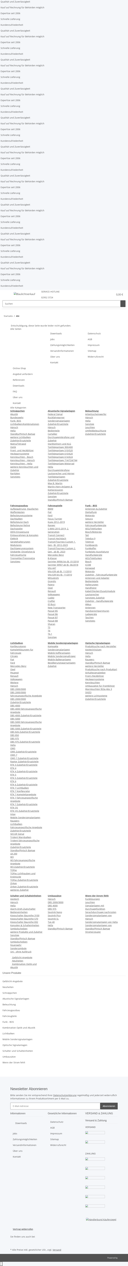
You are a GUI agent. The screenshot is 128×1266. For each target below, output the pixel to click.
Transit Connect (56, 535)
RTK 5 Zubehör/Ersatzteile (23, 777)
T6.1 (50, 633)
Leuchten (90, 427)
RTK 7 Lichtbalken (19, 787)
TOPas (13, 870)
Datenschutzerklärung (64, 1095)
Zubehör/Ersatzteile (20, 440)
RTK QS (14, 807)
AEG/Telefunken (93, 528)
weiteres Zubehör (19, 889)
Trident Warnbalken (20, 837)
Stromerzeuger (93, 931)
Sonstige (52, 496)
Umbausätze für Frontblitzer (100, 685)
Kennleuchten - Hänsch (22, 460)
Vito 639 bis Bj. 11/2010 (60, 574)
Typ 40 (51, 922)
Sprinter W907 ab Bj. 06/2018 (63, 564)
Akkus (88, 604)
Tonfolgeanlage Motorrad (61, 463)
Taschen (89, 617)
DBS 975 (14, 738)
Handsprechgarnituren (97, 610)
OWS (12, 748)
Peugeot (14, 672)
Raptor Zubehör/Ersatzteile (24, 761)
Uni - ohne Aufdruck (20, 951)
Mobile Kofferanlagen (59, 652)
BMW (50, 508)
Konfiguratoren (18, 646)
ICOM (88, 564)
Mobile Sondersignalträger (62, 656)
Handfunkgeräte (93, 554)
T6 (49, 630)
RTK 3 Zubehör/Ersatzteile (23, 764)
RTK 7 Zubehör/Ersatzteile (23, 804)
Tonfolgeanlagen (56, 476)
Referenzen (19, 379)
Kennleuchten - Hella (21, 463)
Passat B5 (53, 610)
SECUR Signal (17, 833)
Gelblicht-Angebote (22, 957)
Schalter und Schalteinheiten (17, 1050)
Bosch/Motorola (93, 531)
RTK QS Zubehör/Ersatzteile (24, 810)
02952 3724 (47, 297)
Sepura (89, 518)
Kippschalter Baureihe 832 (24, 922)
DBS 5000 (15, 718)
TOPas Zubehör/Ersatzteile (24, 880)
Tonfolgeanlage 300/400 (60, 447)
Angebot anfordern (23, 374)
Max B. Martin (55, 483)
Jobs (52, 339)
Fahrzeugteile (9, 1016)
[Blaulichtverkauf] (24, 294)
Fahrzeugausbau (11, 1010)
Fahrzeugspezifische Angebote (26, 827)
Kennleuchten (92, 682)
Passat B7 (53, 617)
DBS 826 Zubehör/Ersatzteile (25, 731)
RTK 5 (13, 774)
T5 (49, 627)
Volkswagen (54, 594)
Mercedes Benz (56, 554)
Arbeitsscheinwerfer (95, 414)
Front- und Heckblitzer (22, 450)
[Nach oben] (1, 1264)
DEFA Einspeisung (19, 531)
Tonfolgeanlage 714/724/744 (62, 460)
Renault (52, 591)
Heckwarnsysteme (19, 453)
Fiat (50, 512)
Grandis (52, 581)
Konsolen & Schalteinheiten (24, 925)
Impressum (94, 345)
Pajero (51, 584)
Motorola (90, 515)
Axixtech (14, 899)
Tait (87, 535)
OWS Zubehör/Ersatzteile (23, 751)
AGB (90, 339)
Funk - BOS (8, 1021)
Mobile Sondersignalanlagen (25, 817)
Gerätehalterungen (20, 541)
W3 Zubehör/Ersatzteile (22, 866)
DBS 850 (14, 735)
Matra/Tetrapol (18, 443)
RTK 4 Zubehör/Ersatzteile (23, 771)
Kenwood (90, 568)
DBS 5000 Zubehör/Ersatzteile (25, 728)
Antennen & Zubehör (96, 508)
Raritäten (15, 473)
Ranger (51, 525)
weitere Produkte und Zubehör (26, 931)
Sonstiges (15, 476)
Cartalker (52, 433)
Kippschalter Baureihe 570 (24, 918)
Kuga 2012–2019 (56, 522)
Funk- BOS (15, 420)
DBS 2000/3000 (18, 689)
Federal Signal (55, 414)
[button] (105, 294)
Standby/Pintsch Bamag (22, 433)
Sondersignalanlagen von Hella (101, 922)
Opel (50, 587)
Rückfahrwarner (56, 417)
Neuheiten (17, 960)
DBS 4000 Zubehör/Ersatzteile (25, 715)
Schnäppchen (9, 992)
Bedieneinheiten (19, 912)
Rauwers (14, 820)
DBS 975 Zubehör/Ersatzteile (25, 741)
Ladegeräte (91, 614)
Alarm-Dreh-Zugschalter (23, 908)
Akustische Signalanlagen (15, 998)
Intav (12, 814)
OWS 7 (13, 754)
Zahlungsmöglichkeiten (62, 345)
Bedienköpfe (91, 581)
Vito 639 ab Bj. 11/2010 (59, 571)
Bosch (88, 561)
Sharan (51, 624)
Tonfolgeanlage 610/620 (60, 453)
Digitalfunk (91, 512)
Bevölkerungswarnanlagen (62, 662)
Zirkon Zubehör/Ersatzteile (24, 886)
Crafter (51, 601)
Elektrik (14, 538)
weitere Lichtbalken (20, 437)
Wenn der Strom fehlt (13, 1062)
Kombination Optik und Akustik (18, 1027)
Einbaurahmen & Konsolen (24, 535)
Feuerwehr (16, 945)
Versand (57, 1249)
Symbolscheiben (18, 928)
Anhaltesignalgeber (95, 672)
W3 (12, 856)
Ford (50, 515)
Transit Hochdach (57, 538)
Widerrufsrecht (96, 356)
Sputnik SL (53, 918)
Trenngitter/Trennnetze (22, 558)
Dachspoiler (16, 528)
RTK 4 (13, 768)
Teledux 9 (90, 538)
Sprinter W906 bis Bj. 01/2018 (63, 561)
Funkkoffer (90, 548)
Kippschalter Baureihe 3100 (24, 915)
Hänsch (14, 427)
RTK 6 (13, 781)
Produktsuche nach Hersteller (100, 646)
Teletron (89, 541)
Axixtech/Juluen (93, 649)
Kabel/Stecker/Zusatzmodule (100, 591)
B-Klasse (52, 558)
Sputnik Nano (55, 912)
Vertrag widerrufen (23, 1229)
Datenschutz (94, 333)
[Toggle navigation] (6, 294)
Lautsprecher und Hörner (61, 473)
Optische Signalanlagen (14, 1045)
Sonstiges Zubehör (95, 597)
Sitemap (92, 350)
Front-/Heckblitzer (94, 675)
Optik (13, 447)
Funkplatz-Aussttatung (97, 551)
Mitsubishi (53, 577)
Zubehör (52, 666)
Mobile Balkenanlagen (59, 659)
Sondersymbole (18, 948)
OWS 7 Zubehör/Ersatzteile (24, 758)
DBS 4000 (15, 705)
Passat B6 (53, 614)
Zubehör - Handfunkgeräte (99, 601)
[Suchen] (123, 303)
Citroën (14, 656)
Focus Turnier (55, 518)
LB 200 (13, 853)
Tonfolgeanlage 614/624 (60, 456)
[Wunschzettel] (110, 294)
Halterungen (91, 584)
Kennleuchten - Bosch (21, 456)
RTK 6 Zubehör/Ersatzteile (23, 784)
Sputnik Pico (54, 915)
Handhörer (91, 587)
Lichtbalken (16, 824)
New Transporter (57, 607)
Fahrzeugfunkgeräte (95, 525)
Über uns (55, 356)
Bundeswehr (17, 417)
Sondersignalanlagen (59, 420)
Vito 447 (52, 568)
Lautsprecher (92, 594)
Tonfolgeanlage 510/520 (60, 450)
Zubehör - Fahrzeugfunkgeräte (101, 574)
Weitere (14, 682)
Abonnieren (109, 1106)
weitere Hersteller (94, 522)
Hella (13, 430)
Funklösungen (92, 899)
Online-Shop (19, 368)
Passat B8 (53, 620)
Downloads (56, 333)
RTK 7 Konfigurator (20, 791)
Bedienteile (54, 430)
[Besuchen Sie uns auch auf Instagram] (12, 1244)
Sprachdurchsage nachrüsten (100, 912)
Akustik (14, 414)
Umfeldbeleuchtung (95, 430)
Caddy (51, 597)
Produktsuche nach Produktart (101, 669)
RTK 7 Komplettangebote (23, 794)
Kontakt (54, 362)
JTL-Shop (122, 1257)
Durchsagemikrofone (59, 470)
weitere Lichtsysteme (96, 695)
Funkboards (91, 545)
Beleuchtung (9, 1004)
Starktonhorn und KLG (59, 443)
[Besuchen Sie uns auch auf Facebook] (12, 1240)
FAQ (15, 391)
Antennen (90, 607)
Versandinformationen (62, 350)
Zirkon (13, 883)
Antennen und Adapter (97, 577)
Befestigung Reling (20, 525)
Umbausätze (9, 1056)
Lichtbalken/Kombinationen (24, 424)
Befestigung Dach (19, 522)
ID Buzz (52, 604)
